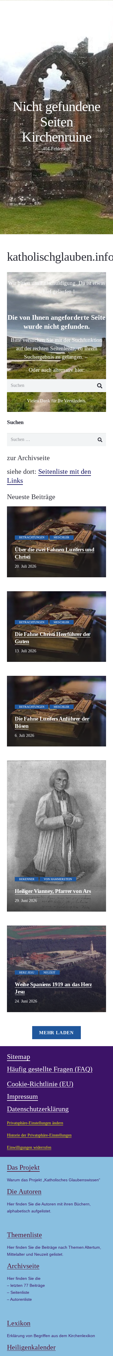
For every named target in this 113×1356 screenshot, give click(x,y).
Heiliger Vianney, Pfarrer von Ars (53, 891)
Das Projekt (23, 1167)
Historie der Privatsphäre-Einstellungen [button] (39, 1135)
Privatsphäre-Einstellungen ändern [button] (35, 1123)
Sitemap (18, 1056)
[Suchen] (99, 385)
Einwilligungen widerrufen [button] (29, 1147)
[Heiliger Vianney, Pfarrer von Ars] (56, 836)
